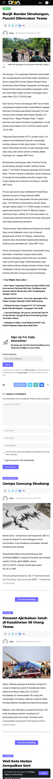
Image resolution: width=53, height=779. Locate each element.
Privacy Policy (22, 372)
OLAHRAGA (8, 756)
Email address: (10, 354)
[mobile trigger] (5, 2)
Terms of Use (17, 774)
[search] (35, 2)
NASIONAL (8, 613)
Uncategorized (10, 478)
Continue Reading (26, 599)
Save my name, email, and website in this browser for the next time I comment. (27, 453)
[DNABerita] (14, 2)
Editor (11, 33)
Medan (6, 8)
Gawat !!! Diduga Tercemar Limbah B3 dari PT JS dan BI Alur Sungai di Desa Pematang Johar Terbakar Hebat (25, 315)
